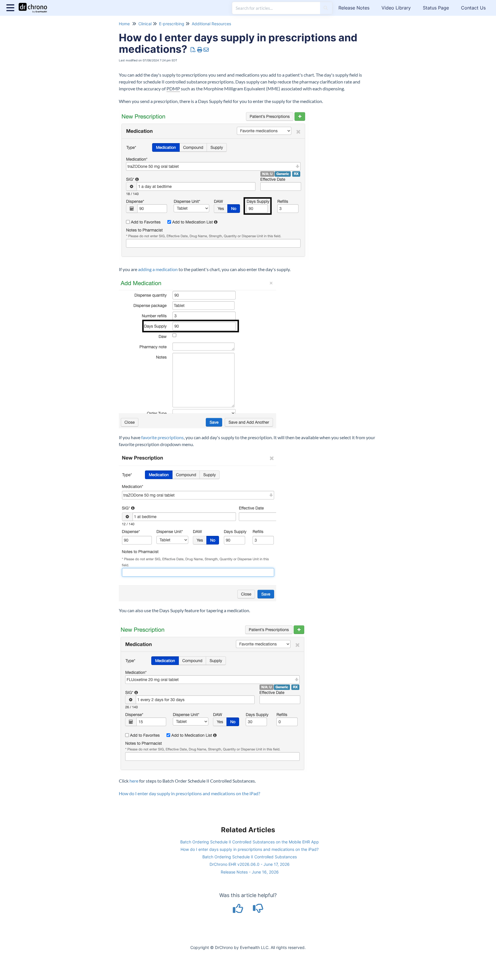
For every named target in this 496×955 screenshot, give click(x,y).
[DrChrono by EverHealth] (35, 5)
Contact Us (473, 8)
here (133, 780)
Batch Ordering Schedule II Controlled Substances (249, 856)
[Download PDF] (193, 50)
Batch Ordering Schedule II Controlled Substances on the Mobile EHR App (249, 841)
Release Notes (353, 8)
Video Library (396, 8)
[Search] (325, 8)
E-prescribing (171, 23)
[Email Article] (206, 50)
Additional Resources (211, 23)
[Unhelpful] (258, 910)
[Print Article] (200, 50)
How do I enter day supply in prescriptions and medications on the (184, 793)
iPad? (254, 793)
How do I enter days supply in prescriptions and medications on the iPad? (250, 849)
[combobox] (276, 8)
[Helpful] (239, 910)
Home (124, 23)
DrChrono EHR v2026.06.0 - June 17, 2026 (250, 864)
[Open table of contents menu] (11, 7)
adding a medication (158, 269)
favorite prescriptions (162, 437)
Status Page (436, 8)
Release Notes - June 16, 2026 (250, 872)
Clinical (145, 23)
